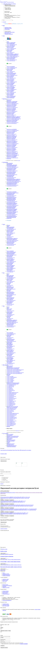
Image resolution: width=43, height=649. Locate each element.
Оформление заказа (8, 28)
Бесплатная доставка (11, 492)
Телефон (1, 637)
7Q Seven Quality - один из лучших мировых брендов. (10, 561)
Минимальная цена (3, 492)
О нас (4, 572)
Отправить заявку (3, 453)
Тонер (4, 35)
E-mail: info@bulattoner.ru (7, 600)
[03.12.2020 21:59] (6, 553)
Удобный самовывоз (18, 492)
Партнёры (4, 586)
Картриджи (5, 98)
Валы (3, 272)
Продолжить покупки (4, 630)
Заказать (1, 483)
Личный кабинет (6, 591)
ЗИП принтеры (5, 364)
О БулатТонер (7, 29)
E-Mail (1, 635)
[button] (4, 21)
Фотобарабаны (5, 162)
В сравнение (12, 511)
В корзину (2, 511)
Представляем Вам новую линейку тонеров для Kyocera (11, 566)
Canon (19, 160)
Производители (5, 584)
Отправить (2, 645)
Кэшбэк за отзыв (3, 551)
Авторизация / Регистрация (9, 32)
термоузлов (17, 430)
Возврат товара (5, 580)
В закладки (7, 511)
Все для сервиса (5, 433)
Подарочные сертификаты (7, 585)
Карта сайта (5, 581)
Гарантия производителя (27, 492)
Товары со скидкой (6, 587)
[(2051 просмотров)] (7, 553)
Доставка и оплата (8, 27)
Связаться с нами (6, 579)
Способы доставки (6, 604)
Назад (2, 627)
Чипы (18, 450)
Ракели (4, 224)
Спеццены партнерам (35, 492)
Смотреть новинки (3, 528)
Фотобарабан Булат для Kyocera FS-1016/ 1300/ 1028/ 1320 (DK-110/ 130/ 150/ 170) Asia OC (16, 505)
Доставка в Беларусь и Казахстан (6, 556)
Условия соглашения (6, 575)
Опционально (2, 639)
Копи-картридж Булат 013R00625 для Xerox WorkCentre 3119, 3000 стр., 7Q (13, 513)
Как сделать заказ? (6, 605)
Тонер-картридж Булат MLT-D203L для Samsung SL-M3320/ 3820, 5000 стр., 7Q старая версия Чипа (18, 509)
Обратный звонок (3, 522)
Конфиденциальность (6, 574)
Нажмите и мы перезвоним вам (10, 5)
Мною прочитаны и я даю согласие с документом (14, 643)
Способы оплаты (6, 603)
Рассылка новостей (6, 593)
